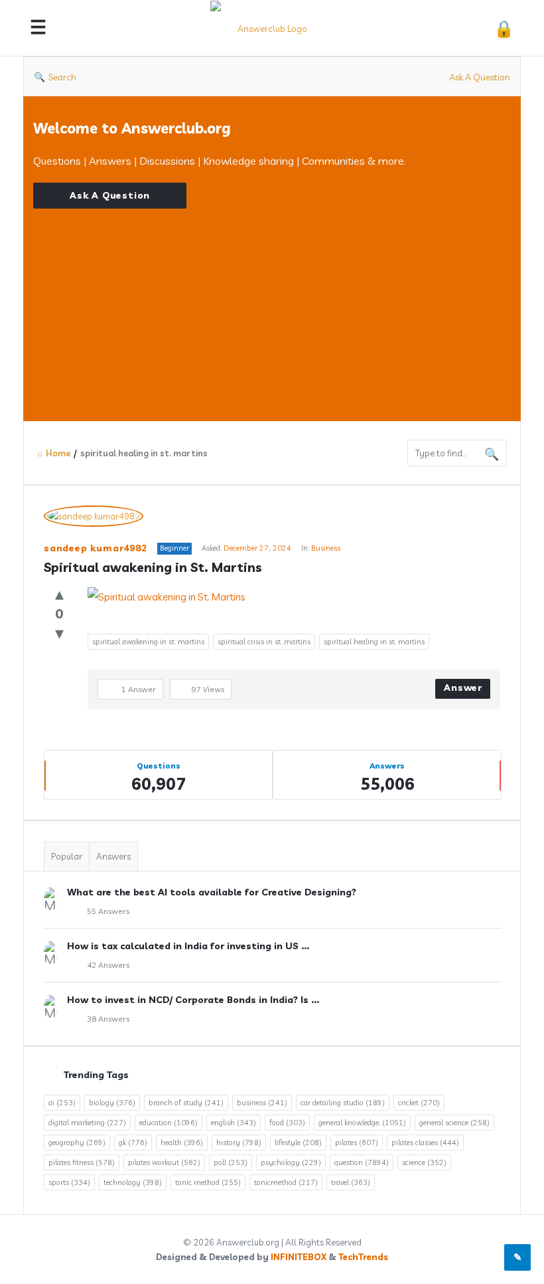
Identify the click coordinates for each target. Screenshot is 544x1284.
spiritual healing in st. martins (374, 641)
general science (454, 1122)
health (182, 1142)
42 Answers (108, 965)
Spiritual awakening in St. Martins (153, 567)
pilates (356, 1142)
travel (350, 1182)
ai (62, 1102)
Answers (113, 856)
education (168, 1122)
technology (132, 1182)
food (287, 1122)
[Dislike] (59, 633)
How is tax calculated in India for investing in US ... (188, 946)
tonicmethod (286, 1182)
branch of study (186, 1102)
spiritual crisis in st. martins (264, 641)
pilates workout (164, 1162)
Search (62, 77)
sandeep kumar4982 (95, 548)
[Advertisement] (272, 302)
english (233, 1122)
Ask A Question (479, 77)
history (238, 1142)
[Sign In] (504, 28)
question (361, 1162)
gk (133, 1142)
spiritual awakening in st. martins (148, 641)
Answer (463, 687)
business (262, 1102)
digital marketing (87, 1122)
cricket (419, 1102)
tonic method (208, 1182)
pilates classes (425, 1142)
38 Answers (108, 1019)
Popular (66, 856)
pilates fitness (81, 1162)
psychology (291, 1162)
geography (76, 1142)
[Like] (59, 593)
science (424, 1162)
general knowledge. (362, 1122)
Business (325, 548)
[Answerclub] (273, 28)
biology (112, 1102)
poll (230, 1162)
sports (69, 1182)
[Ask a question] (517, 1257)
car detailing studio (343, 1102)
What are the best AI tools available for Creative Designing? (211, 892)
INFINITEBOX (298, 1256)
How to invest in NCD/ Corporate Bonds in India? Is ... (193, 1000)
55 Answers (108, 911)
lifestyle (298, 1142)
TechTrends (363, 1256)
